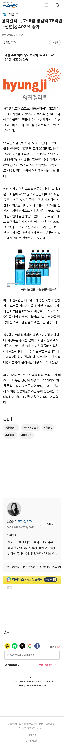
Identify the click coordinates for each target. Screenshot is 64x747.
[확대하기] (32, 70)
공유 (56, 42)
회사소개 (32, 734)
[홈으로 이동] (10, 5)
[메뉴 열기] (44, 5)
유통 (4, 14)
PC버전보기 (32, 741)
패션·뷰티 (14, 14)
